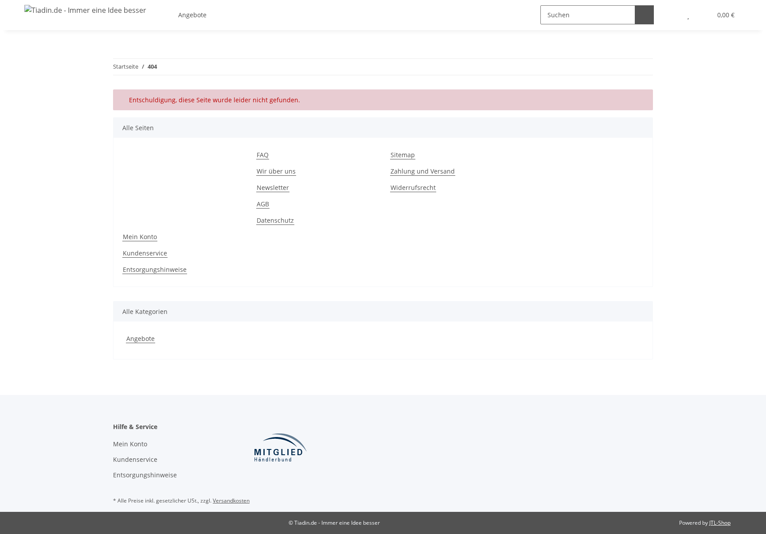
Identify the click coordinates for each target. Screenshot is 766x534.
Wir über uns (276, 171)
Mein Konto (140, 236)
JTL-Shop (720, 522)
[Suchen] (644, 14)
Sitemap (403, 155)
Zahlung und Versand (423, 171)
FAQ (263, 155)
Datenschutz (275, 220)
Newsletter (273, 187)
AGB (263, 204)
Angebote (140, 338)
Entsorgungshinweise (155, 269)
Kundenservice (145, 253)
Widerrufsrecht (413, 187)
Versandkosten (231, 500)
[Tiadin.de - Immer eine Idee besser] (85, 10)
